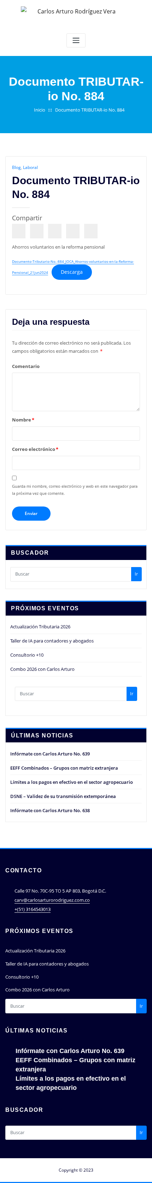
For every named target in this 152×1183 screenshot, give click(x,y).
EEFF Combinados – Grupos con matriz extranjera (64, 768)
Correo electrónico (35, 449)
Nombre (23, 420)
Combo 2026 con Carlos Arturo (42, 669)
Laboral (30, 167)
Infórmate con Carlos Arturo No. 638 (50, 810)
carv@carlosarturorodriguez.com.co (52, 900)
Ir (136, 574)
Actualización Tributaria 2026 (40, 626)
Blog (16, 167)
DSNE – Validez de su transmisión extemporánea (63, 796)
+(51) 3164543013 (32, 909)
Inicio (39, 110)
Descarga (72, 271)
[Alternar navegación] (76, 40)
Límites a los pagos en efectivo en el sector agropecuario (71, 782)
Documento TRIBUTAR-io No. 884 (89, 110)
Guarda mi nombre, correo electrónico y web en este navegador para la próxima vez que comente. (75, 489)
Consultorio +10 (26, 655)
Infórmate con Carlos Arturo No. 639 (50, 754)
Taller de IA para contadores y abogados (52, 641)
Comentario (26, 366)
